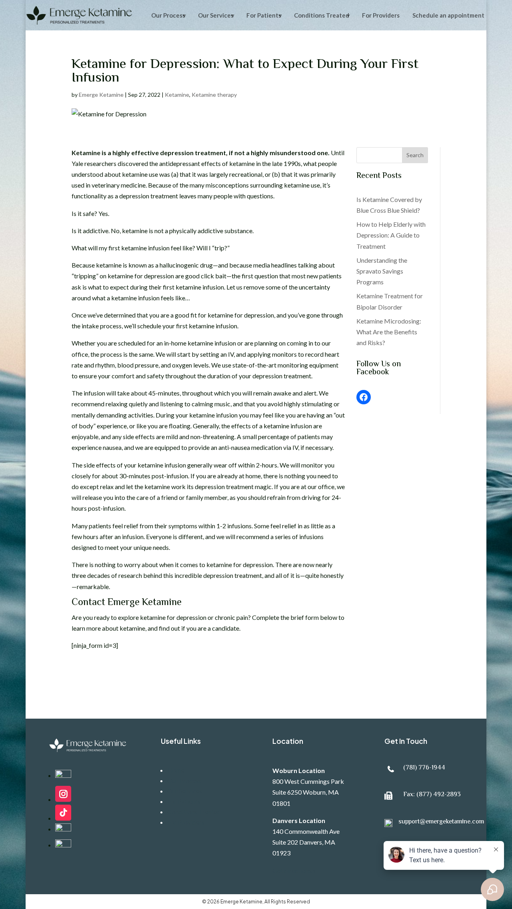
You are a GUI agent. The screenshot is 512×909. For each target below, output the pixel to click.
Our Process (168, 15)
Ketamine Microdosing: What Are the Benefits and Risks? (388, 331)
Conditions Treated (321, 15)
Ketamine (177, 94)
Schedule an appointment (448, 15)
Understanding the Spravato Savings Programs (381, 271)
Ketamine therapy (214, 94)
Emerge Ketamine (101, 94)
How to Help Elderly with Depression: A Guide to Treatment (391, 235)
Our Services (184, 791)
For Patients (263, 15)
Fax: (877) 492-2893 (432, 795)
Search (415, 155)
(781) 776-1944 (424, 768)
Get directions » (294, 870)
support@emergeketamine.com (441, 822)
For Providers (381, 15)
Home (175, 770)
